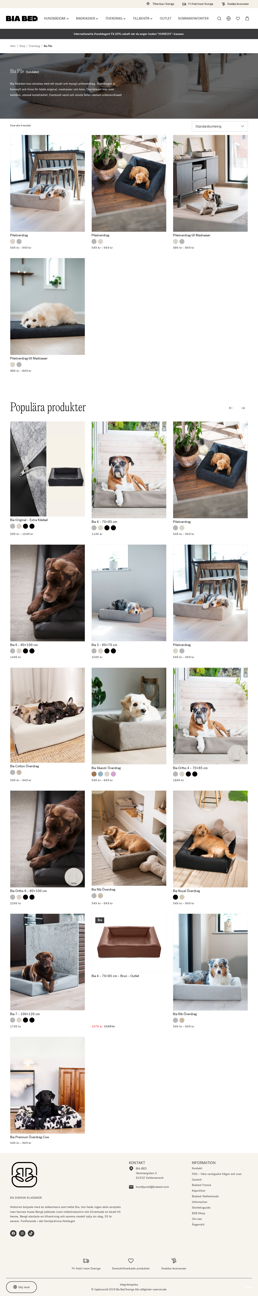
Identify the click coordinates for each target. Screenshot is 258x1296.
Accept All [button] (195, 1288)
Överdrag (34, 46)
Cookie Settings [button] (230, 1288)
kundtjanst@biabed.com (152, 1187)
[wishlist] (237, 18)
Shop (22, 46)
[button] (247, 18)
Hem (13, 46)
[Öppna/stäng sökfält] (219, 18)
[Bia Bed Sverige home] (22, 18)
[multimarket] (228, 18)
